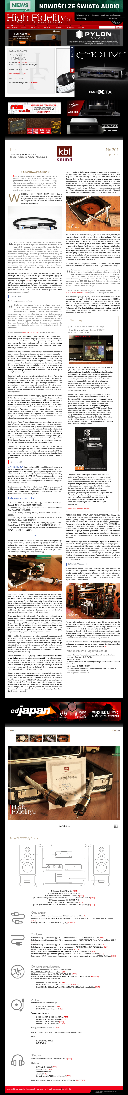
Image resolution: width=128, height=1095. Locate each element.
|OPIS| (80, 902)
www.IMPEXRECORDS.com (78, 509)
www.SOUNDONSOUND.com (77, 293)
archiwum (70, 27)
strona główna (12, 27)
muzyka (24, 27)
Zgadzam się (81, 18)
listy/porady (35, 27)
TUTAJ (28, 281)
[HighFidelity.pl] (64, 160)
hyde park (58, 27)
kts (70, 1089)
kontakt (81, 27)
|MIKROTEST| (80, 1080)
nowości (47, 27)
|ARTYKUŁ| (71, 923)
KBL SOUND (22, 63)
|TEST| (75, 891)
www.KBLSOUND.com (17, 74)
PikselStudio (98, 1092)
